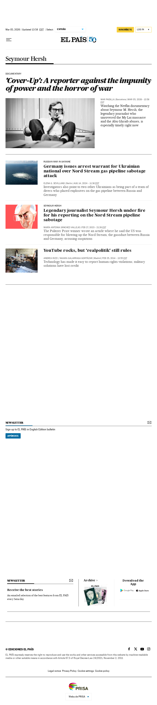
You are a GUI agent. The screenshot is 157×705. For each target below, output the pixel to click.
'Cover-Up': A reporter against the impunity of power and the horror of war (78, 84)
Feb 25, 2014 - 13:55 (114, 258)
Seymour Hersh (26, 59)
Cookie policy (102, 671)
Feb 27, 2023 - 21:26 (94, 227)
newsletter (15, 422)
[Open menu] (9, 40)
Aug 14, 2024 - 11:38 (86, 183)
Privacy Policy (69, 671)
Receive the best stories (25, 590)
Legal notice (54, 671)
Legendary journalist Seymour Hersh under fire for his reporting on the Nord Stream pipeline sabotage (94, 215)
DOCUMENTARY (13, 74)
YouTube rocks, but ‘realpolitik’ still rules (87, 251)
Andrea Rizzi (51, 258)
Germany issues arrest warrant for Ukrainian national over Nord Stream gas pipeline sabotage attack (95, 171)
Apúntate (13, 435)
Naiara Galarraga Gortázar (76, 258)
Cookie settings (86, 671)
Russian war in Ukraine (57, 162)
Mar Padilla (107, 99)
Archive (89, 580)
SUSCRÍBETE (125, 29)
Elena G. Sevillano (54, 183)
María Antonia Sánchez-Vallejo (62, 227)
